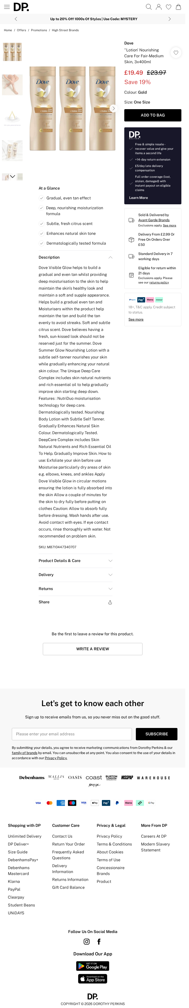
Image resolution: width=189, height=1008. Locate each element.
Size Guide (18, 852)
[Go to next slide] (113, 108)
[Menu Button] (7, 7)
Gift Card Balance (68, 887)
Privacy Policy (109, 836)
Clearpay (16, 897)
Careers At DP (153, 836)
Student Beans (21, 905)
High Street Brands (65, 30)
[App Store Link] (92, 972)
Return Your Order (68, 844)
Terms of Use (108, 860)
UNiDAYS (16, 913)
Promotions (39, 30)
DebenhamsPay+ (23, 860)
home (8, 30)
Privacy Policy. (56, 758)
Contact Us (62, 836)
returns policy (159, 282)
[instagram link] (87, 942)
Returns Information (70, 879)
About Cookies (110, 852)
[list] (72, 108)
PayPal (14, 889)
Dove (128, 43)
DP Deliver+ (18, 844)
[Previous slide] (16, 19)
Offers (21, 30)
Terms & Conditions (114, 844)
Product (104, 881)
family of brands (24, 753)
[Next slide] (170, 19)
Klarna (14, 881)
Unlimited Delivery (24, 836)
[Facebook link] (99, 942)
